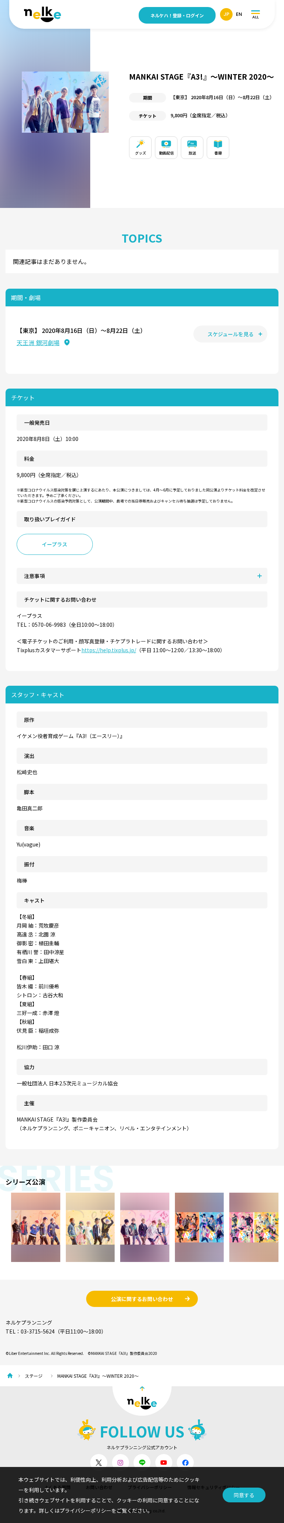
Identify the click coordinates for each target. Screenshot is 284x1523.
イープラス (54, 544)
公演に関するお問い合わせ (142, 1299)
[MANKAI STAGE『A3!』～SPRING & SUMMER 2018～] (253, 1227)
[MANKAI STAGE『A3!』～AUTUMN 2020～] (35, 1227)
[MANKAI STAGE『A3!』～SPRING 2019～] (144, 1227)
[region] (203, 146)
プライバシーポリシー (85, 1510)
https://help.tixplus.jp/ (108, 650)
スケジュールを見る (230, 334)
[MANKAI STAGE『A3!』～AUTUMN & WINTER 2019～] (199, 1227)
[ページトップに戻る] (142, 1401)
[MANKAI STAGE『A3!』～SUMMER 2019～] (90, 1227)
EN (239, 14)
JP (226, 14)
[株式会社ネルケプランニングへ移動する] (11, 1375)
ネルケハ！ (177, 15)
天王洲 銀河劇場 (38, 342)
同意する (244, 1495)
